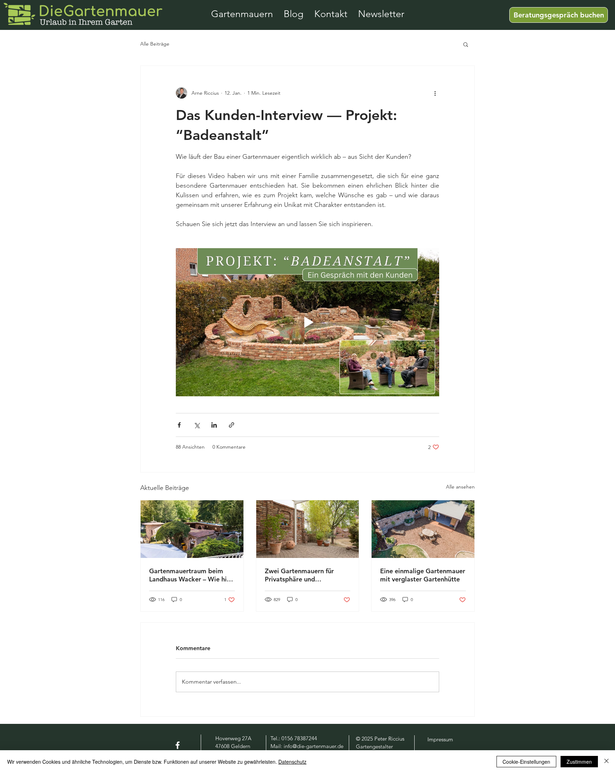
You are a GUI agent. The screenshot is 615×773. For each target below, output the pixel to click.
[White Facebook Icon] (178, 745)
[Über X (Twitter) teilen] (196, 425)
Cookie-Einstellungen (526, 761)
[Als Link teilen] (231, 425)
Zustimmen (579, 761)
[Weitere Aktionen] (435, 93)
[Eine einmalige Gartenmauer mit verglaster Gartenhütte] (423, 529)
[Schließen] (606, 761)
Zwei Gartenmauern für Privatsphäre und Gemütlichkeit (299, 575)
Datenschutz (292, 761)
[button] (465, 44)
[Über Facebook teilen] (179, 425)
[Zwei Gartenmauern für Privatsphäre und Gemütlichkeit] (307, 529)
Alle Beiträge (154, 44)
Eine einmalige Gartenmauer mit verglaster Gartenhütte (422, 575)
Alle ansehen (460, 487)
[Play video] (307, 322)
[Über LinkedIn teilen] (214, 425)
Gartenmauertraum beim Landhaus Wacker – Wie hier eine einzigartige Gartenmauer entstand (191, 575)
